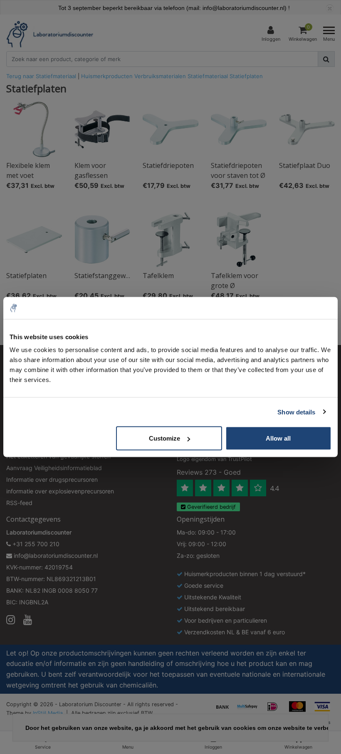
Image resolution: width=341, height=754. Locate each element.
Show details (296, 411)
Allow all (278, 438)
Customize (164, 438)
